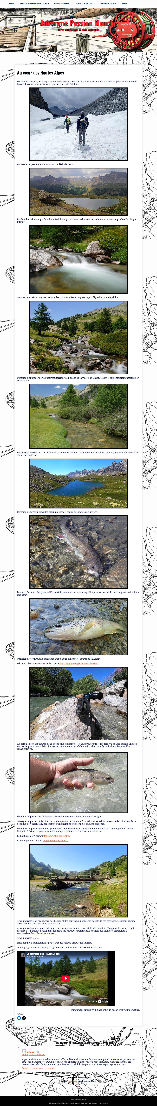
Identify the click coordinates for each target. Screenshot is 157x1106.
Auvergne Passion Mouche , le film (34, 3)
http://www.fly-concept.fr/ (56, 835)
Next (136, 1033)
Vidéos (124, 3)
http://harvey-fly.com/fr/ (55, 840)
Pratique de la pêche (84, 3)
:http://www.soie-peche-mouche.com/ (78, 663)
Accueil (12, 3)
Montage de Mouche (62, 3)
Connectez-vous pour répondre (38, 1068)
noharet (30, 1051)
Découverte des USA (107, 3)
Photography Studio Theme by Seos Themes (94, 1103)
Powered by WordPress (78, 1099)
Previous (22, 1033)
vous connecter (72, 1081)
